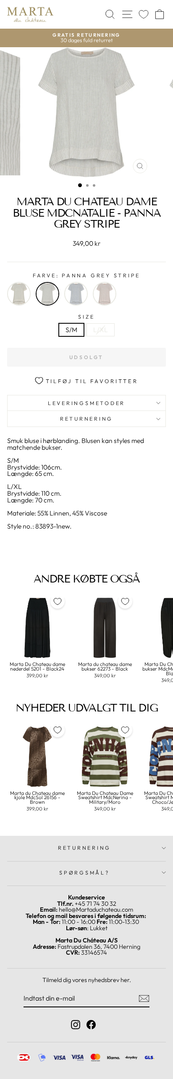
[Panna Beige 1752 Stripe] (19, 294)
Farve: (86, 275)
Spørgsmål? (84, 872)
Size (86, 316)
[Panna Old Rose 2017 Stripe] (104, 294)
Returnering (86, 418)
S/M (71, 329)
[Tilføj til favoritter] (57, 601)
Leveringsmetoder (86, 403)
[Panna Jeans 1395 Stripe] (76, 294)
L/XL (100, 329)
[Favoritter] (143, 14)
